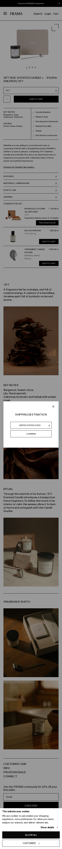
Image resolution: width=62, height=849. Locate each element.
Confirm (31, 434)
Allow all (31, 835)
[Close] (53, 406)
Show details (47, 827)
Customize (29, 843)
